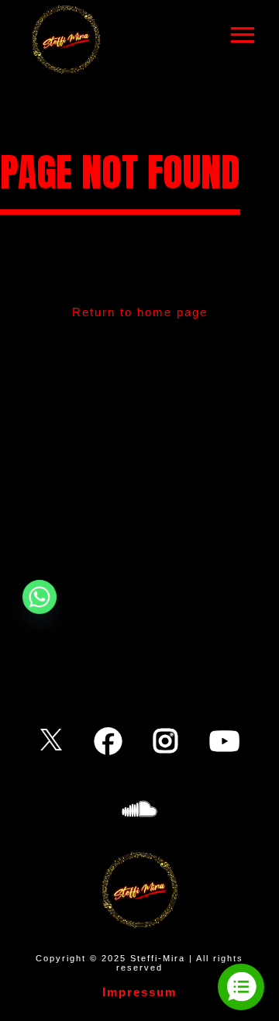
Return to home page (140, 312)
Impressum (139, 992)
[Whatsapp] (39, 597)
